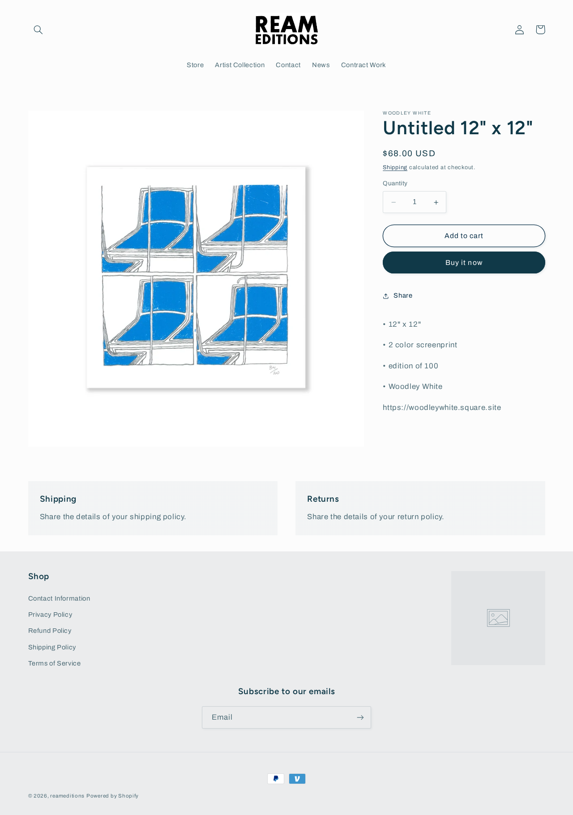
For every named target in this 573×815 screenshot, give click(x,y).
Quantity (395, 183)
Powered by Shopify (112, 795)
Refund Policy (50, 630)
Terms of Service (54, 663)
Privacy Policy (50, 614)
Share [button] (402, 295)
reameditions (67, 795)
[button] (38, 29)
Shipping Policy (52, 647)
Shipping (395, 167)
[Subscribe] (360, 717)
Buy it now (464, 263)
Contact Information (59, 598)
